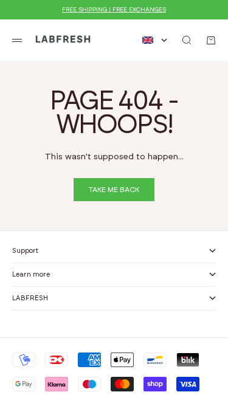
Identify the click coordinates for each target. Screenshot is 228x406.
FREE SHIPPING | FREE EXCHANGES (114, 10)
